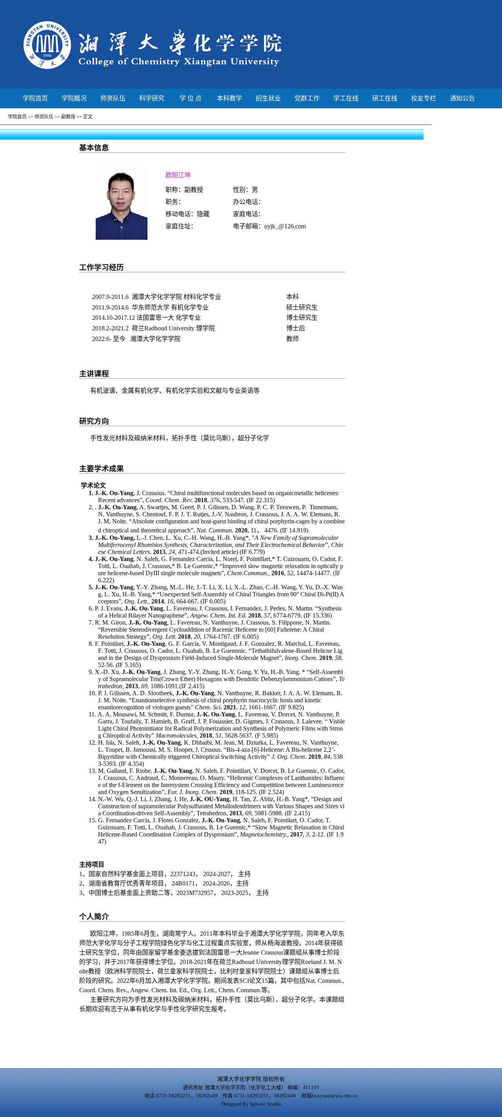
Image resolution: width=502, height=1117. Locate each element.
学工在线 (345, 98)
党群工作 (307, 98)
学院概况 (74, 98)
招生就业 (268, 98)
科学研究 (151, 98)
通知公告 (462, 98)
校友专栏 (423, 98)
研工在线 (384, 98)
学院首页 (35, 98)
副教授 (68, 117)
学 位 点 (191, 98)
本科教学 (229, 98)
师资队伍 (113, 98)
